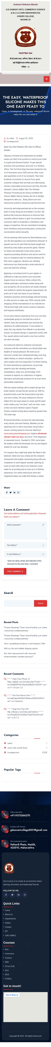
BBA (7, 962)
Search (8, 593)
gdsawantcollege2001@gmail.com (28, 830)
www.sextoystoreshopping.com (17, 433)
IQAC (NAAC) (10, 935)
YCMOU (8, 979)
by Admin (10, 138)
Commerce (18, 701)
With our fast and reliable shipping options (21, 648)
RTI (6, 931)
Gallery (8, 923)
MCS (7, 975)
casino (9, 743)
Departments (10, 919)
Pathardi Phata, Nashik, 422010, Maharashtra (23, 846)
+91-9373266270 (20, 815)
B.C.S (16, 717)
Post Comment (14, 571)
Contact (8, 927)
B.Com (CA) (9, 966)
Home (4, 111)
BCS (7, 970)
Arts (7, 949)
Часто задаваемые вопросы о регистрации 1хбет (24, 643)
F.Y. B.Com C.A (16, 687)
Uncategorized (16, 111)
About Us (9, 914)
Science (8, 958)
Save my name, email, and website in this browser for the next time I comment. (24, 562)
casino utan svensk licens (17, 748)
